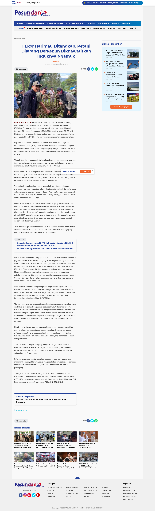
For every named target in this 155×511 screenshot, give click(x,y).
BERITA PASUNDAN (54, 487)
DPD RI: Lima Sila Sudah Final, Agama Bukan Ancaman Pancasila (41, 400)
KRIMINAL (126, 23)
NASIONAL (20, 410)
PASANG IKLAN (129, 490)
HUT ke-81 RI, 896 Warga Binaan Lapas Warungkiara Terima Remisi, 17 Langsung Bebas (114, 63)
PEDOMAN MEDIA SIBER (132, 493)
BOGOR (105, 487)
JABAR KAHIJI (89, 493)
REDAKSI (126, 487)
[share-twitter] (92, 69)
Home (18, 3)
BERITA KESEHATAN (35, 23)
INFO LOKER (128, 499)
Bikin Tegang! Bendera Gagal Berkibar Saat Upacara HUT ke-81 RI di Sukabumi (115, 52)
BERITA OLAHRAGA (75, 23)
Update (86, 171)
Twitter (35, 498)
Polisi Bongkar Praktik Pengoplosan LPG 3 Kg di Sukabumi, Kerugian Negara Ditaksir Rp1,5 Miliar (115, 96)
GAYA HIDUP (103, 23)
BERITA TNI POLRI (90, 487)
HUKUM (115, 23)
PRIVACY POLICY (129, 496)
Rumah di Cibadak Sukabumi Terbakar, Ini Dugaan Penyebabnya (110, 3)
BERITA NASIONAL (55, 23)
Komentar (22, 69)
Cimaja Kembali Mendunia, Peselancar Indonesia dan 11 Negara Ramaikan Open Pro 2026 (115, 85)
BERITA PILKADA (72, 487)
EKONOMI (90, 23)
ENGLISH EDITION (90, 490)
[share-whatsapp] (96, 69)
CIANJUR (50, 490)
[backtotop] (77, 479)
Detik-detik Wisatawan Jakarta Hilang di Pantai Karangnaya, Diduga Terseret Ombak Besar (115, 74)
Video (21, 28)
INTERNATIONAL (72, 493)
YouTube (39, 498)
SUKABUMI (106, 496)
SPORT (86, 496)
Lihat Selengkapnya (120, 107)
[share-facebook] (88, 69)
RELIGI (133, 28)
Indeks (20, 23)
